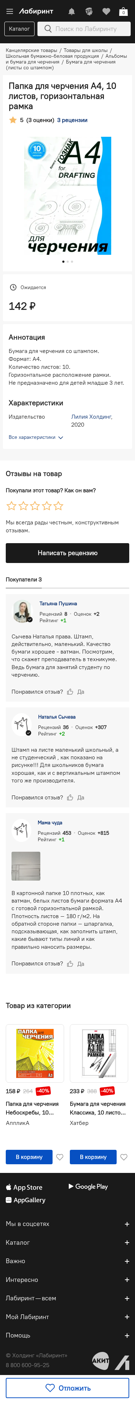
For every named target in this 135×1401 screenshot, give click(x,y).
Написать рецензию (68, 553)
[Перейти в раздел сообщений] (71, 11)
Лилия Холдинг (91, 416)
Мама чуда (50, 823)
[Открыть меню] (9, 11)
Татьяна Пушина (58, 604)
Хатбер (79, 1123)
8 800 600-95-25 (27, 1365)
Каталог (19, 28)
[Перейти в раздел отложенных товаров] (106, 11)
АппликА (18, 1123)
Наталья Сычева (57, 717)
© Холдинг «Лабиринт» (36, 1355)
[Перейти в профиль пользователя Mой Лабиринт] (89, 11)
